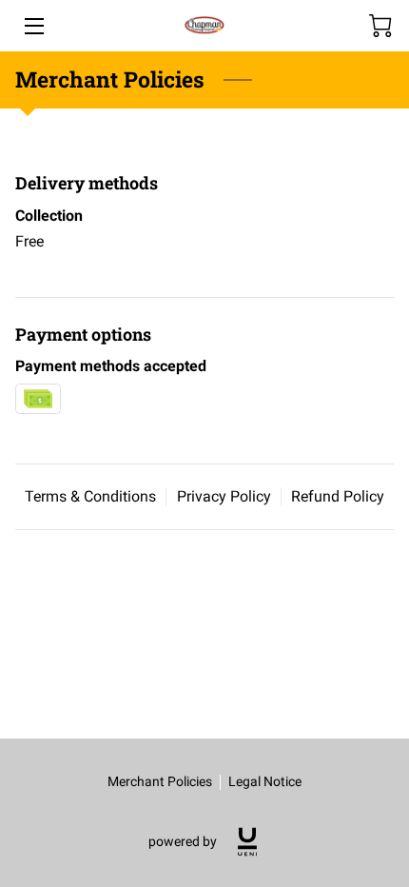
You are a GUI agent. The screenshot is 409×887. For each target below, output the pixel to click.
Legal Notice (265, 781)
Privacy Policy (224, 496)
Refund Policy (337, 496)
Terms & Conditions (90, 496)
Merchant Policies (159, 781)
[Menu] (33, 26)
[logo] (247, 842)
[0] (380, 25)
